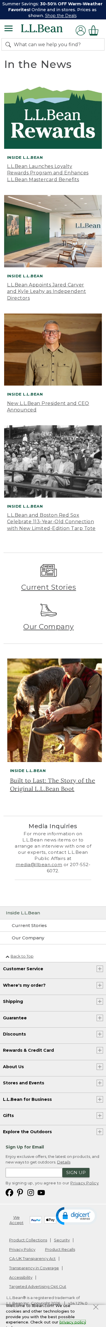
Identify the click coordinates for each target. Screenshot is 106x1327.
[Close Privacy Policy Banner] (96, 1307)
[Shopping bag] (95, 30)
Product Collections (28, 1240)
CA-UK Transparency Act (32, 1258)
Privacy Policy (84, 1183)
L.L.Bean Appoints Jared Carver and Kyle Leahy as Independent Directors (46, 291)
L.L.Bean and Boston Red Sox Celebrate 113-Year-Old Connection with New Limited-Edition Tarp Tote (51, 521)
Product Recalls (60, 1249)
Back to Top (22, 956)
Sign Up (76, 1172)
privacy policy (72, 1322)
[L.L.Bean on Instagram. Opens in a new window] (30, 1192)
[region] (53, 9)
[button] (76, 1216)
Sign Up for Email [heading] (25, 1147)
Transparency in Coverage (34, 1268)
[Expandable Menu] (8, 29)
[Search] (9, 44)
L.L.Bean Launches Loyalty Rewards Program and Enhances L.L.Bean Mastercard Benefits (48, 173)
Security (62, 1240)
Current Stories (48, 587)
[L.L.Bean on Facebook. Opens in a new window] (9, 1192)
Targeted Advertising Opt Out (37, 1286)
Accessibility (20, 1277)
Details (63, 1162)
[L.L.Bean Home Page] (49, 30)
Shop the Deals (61, 15)
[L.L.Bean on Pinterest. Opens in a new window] (20, 1192)
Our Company (48, 626)
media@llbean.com (39, 864)
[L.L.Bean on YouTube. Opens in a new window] (41, 1192)
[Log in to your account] (81, 30)
